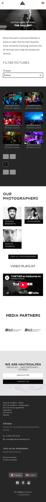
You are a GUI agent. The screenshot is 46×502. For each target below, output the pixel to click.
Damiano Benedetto (10, 223)
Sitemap (6, 415)
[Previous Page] (13, 156)
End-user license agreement (13, 407)
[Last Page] (13, 172)
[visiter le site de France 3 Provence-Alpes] (13, 330)
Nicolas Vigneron (10, 245)
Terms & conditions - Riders (13, 402)
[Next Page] (6, 172)
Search (8, 70)
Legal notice (7, 410)
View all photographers (23, 256)
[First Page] (6, 156)
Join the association (10, 459)
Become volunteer (10, 457)
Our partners (7, 412)
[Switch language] (43, 3)
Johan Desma (33, 221)
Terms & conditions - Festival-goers (16, 405)
